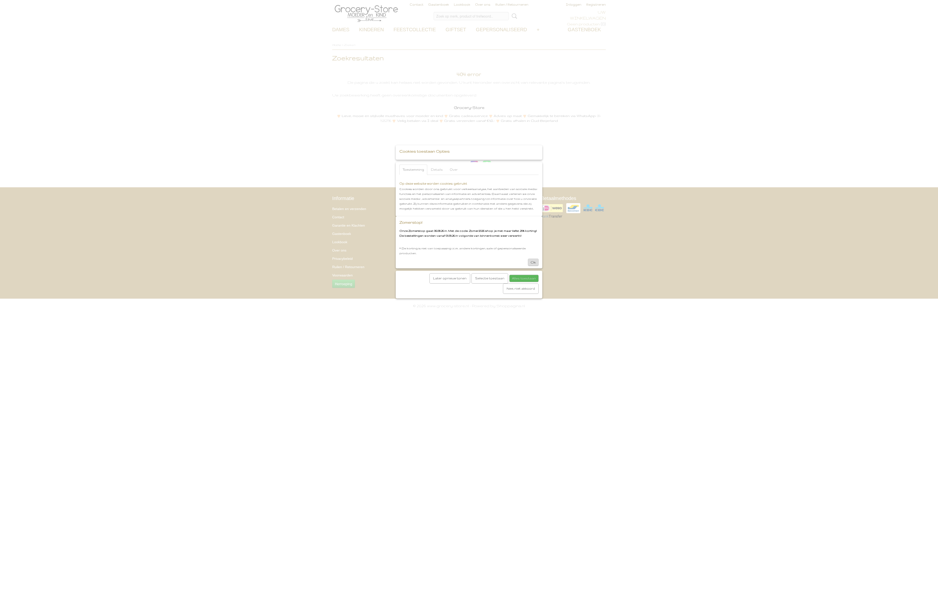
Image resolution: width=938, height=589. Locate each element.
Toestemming (413, 169)
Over (454, 169)
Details (437, 169)
